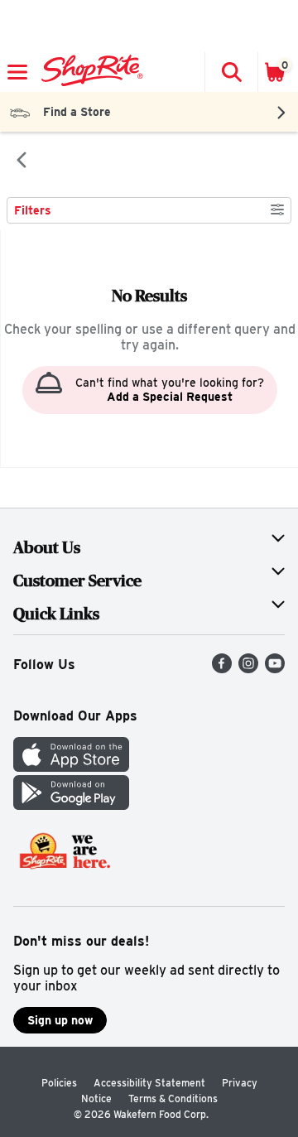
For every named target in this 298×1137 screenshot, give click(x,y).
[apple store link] (71, 767)
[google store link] (71, 805)
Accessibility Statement (149, 1083)
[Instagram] (248, 669)
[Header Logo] (89, 72)
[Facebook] (222, 669)
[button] (230, 72)
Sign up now (60, 1020)
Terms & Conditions (173, 1098)
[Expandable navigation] (17, 72)
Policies (59, 1083)
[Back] (21, 161)
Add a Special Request (170, 396)
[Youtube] (275, 669)
